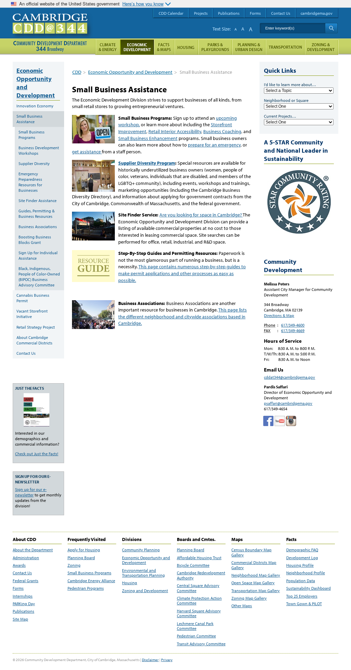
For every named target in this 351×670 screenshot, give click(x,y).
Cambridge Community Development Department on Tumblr (280, 421)
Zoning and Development (145, 590)
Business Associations (38, 226)
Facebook (268, 421)
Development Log (302, 557)
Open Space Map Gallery (253, 582)
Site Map (20, 619)
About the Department (33, 550)
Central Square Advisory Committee (198, 588)
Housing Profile (300, 565)
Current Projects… (280, 116)
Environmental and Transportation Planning (143, 573)
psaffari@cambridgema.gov (288, 403)
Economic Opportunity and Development (130, 72)
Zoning (74, 565)
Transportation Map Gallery (255, 590)
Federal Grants (25, 580)
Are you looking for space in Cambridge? (201, 215)
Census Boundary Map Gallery (251, 552)
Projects (201, 13)
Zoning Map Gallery (249, 598)
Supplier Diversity (34, 163)
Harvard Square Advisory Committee (199, 613)
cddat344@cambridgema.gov (289, 377)
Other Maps (241, 605)
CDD (76, 72)
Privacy (166, 659)
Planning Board (81, 557)
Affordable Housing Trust (199, 557)
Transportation (285, 47)
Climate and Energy (107, 47)
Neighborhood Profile (305, 573)
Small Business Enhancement (148, 138)
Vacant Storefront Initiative (32, 313)
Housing (129, 582)
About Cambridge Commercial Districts (34, 340)
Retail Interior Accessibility (174, 131)
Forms (18, 588)
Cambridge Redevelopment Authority (201, 575)
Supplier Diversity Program (146, 163)
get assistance (87, 152)
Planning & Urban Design (249, 47)
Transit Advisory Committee (201, 644)
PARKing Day (24, 603)
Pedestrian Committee (196, 636)
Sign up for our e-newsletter (31, 492)
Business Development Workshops (39, 150)
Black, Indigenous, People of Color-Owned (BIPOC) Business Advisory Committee (39, 276)
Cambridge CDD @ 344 (53, 31)
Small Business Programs (32, 134)
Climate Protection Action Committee (199, 601)
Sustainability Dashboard (308, 588)
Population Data (300, 580)
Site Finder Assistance (38, 200)
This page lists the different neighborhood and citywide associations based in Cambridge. (182, 316)
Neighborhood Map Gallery (255, 575)
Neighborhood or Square (286, 100)
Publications (23, 611)
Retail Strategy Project (35, 327)
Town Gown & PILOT (304, 603)
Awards (19, 565)
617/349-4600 (292, 325)
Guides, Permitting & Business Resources (37, 213)
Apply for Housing (84, 550)
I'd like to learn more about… (290, 84)
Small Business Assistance (29, 119)
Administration (26, 557)
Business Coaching (222, 131)
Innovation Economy (34, 105)
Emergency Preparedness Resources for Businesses (30, 182)
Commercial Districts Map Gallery (253, 565)
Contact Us (26, 353)
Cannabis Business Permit (32, 298)
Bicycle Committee (193, 565)
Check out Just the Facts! (36, 453)
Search (331, 28)
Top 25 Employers (301, 596)
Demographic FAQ (302, 550)
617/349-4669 (292, 330)
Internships (23, 596)
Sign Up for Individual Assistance (38, 255)
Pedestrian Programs (86, 588)
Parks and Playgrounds (215, 47)
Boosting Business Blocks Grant (35, 239)
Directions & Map (279, 315)
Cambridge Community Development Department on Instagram (291, 421)
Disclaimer (150, 659)
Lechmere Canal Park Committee (195, 626)
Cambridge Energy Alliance (91, 580)
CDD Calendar (171, 13)
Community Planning (141, 550)
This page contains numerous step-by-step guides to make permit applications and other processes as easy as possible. (182, 273)
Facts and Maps (164, 47)
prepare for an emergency (214, 145)
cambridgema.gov (316, 13)
